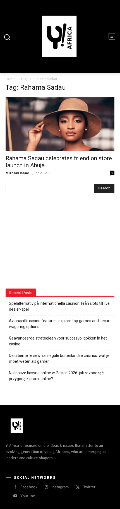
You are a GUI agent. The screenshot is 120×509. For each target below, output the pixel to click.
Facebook (28, 487)
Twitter (89, 487)
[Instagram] (46, 487)
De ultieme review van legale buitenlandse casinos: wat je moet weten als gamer (59, 358)
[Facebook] (15, 487)
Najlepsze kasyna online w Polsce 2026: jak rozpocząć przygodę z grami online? (56, 376)
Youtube (27, 496)
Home (10, 78)
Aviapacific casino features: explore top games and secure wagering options (60, 324)
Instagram (60, 487)
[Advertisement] (47, 241)
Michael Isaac (17, 173)
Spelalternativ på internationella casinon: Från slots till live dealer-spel (59, 306)
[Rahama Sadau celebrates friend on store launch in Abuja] (60, 124)
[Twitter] (77, 487)
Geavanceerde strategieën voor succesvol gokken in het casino (58, 341)
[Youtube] (15, 495)
